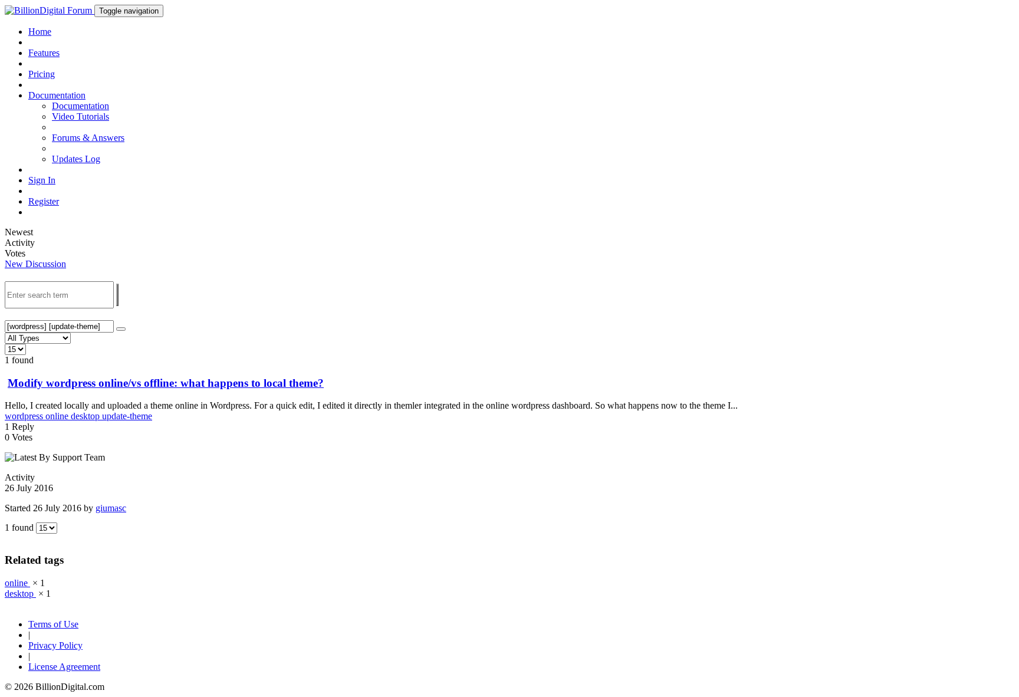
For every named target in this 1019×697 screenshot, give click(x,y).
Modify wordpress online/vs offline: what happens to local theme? (166, 383)
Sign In (41, 180)
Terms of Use (53, 624)
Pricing (41, 74)
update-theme (127, 416)
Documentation (80, 106)
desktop (86, 416)
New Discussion (35, 264)
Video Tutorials (80, 116)
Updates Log (76, 159)
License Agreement (64, 667)
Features (44, 53)
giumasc (111, 508)
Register (43, 201)
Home (39, 32)
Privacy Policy (55, 645)
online (58, 416)
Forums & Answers (88, 138)
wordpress (25, 416)
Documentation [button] (57, 95)
